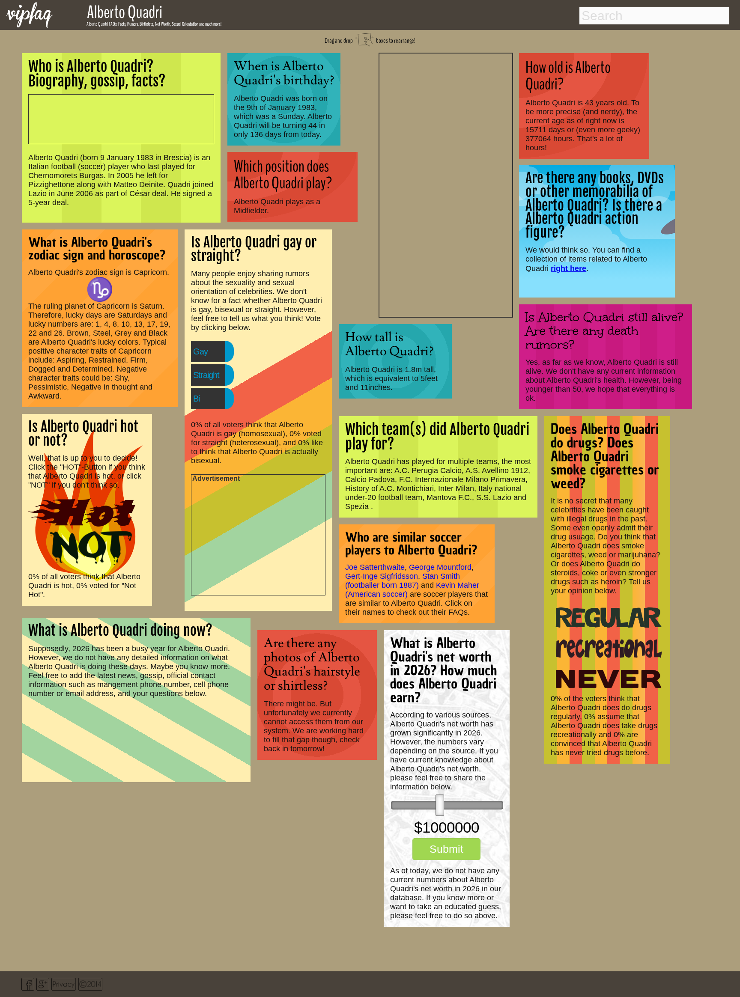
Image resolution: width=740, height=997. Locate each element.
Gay (200, 351)
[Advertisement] (446, 184)
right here (568, 268)
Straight (206, 375)
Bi (196, 398)
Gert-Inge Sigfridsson (381, 576)
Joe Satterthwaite (375, 567)
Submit (446, 849)
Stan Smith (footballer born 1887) (402, 580)
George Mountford (440, 567)
